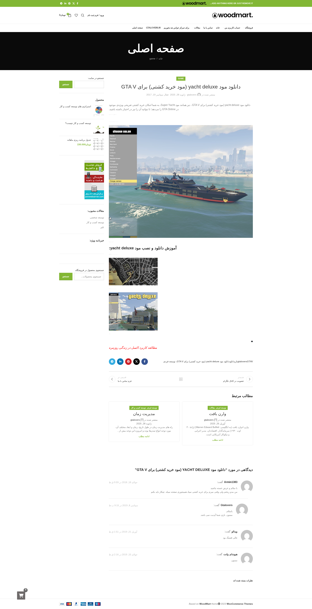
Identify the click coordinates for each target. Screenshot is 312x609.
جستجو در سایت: (96, 78)
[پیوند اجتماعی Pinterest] (69, 3)
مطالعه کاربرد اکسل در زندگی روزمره (133, 347)
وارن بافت (217, 414)
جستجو (66, 84)
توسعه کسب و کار (138, 408)
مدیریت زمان (144, 414)
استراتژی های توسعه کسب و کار (75, 106)
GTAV (250, 361)
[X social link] (74, 3)
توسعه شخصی (97, 217)
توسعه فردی (221, 408)
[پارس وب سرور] (94, 179)
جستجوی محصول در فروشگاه (89, 270)
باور (102, 227)
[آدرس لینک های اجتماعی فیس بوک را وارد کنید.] (77, 3)
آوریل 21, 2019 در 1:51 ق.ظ (123, 532)
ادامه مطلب (217, 440)
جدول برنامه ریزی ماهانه (79, 140)
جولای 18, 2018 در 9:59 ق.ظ (123, 482)
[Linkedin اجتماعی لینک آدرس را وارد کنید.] (65, 3)
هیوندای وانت (230, 554)
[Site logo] (194, 3)
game (152, 58)
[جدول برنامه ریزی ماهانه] (98, 144)
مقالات (212, 408)
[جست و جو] (82, 15)
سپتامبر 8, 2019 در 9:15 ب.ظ (123, 505)
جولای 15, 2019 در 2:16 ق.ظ (123, 554)
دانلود (231, 361)
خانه (161, 58)
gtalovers (191, 94)
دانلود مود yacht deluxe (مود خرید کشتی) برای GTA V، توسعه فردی (196, 361)
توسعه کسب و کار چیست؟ (78, 123)
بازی (236, 361)
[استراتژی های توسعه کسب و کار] (98, 111)
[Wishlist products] (76, 15)
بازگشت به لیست (181, 379)
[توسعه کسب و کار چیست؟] (98, 127)
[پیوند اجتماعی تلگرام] (61, 3)
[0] (21, 595)
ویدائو (234, 531)
